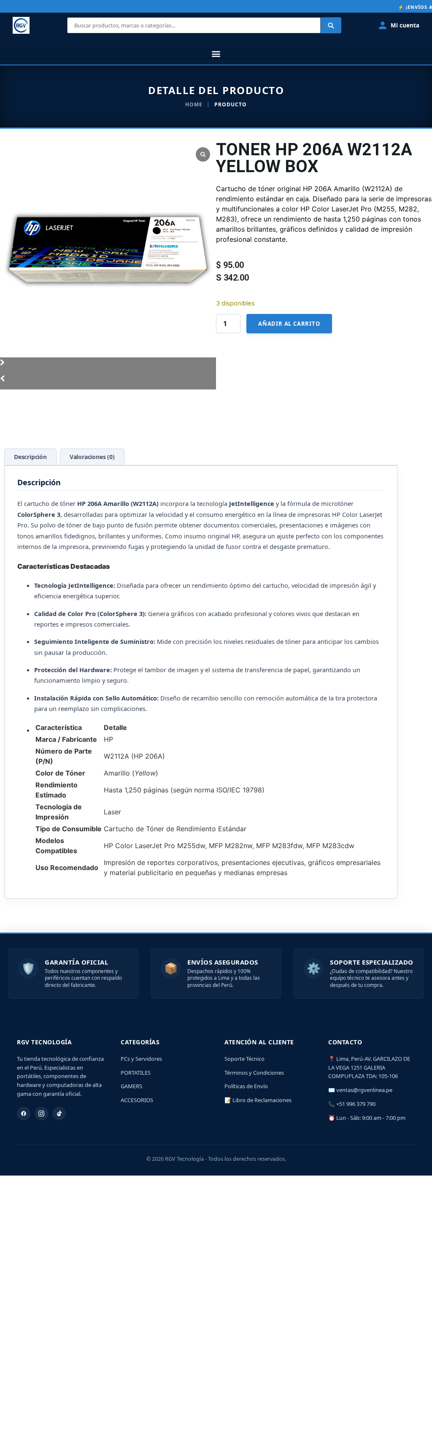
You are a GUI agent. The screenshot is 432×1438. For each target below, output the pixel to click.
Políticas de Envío (246, 1086)
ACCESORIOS (137, 1100)
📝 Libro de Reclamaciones (258, 1100)
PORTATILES (136, 1072)
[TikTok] (59, 1113)
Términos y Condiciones (254, 1072)
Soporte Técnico (244, 1058)
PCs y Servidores (141, 1058)
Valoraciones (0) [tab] (92, 457)
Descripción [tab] (30, 457)
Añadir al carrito (289, 323)
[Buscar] (331, 25)
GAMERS (131, 1086)
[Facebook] (23, 1113)
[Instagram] (41, 1113)
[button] (216, 53)
